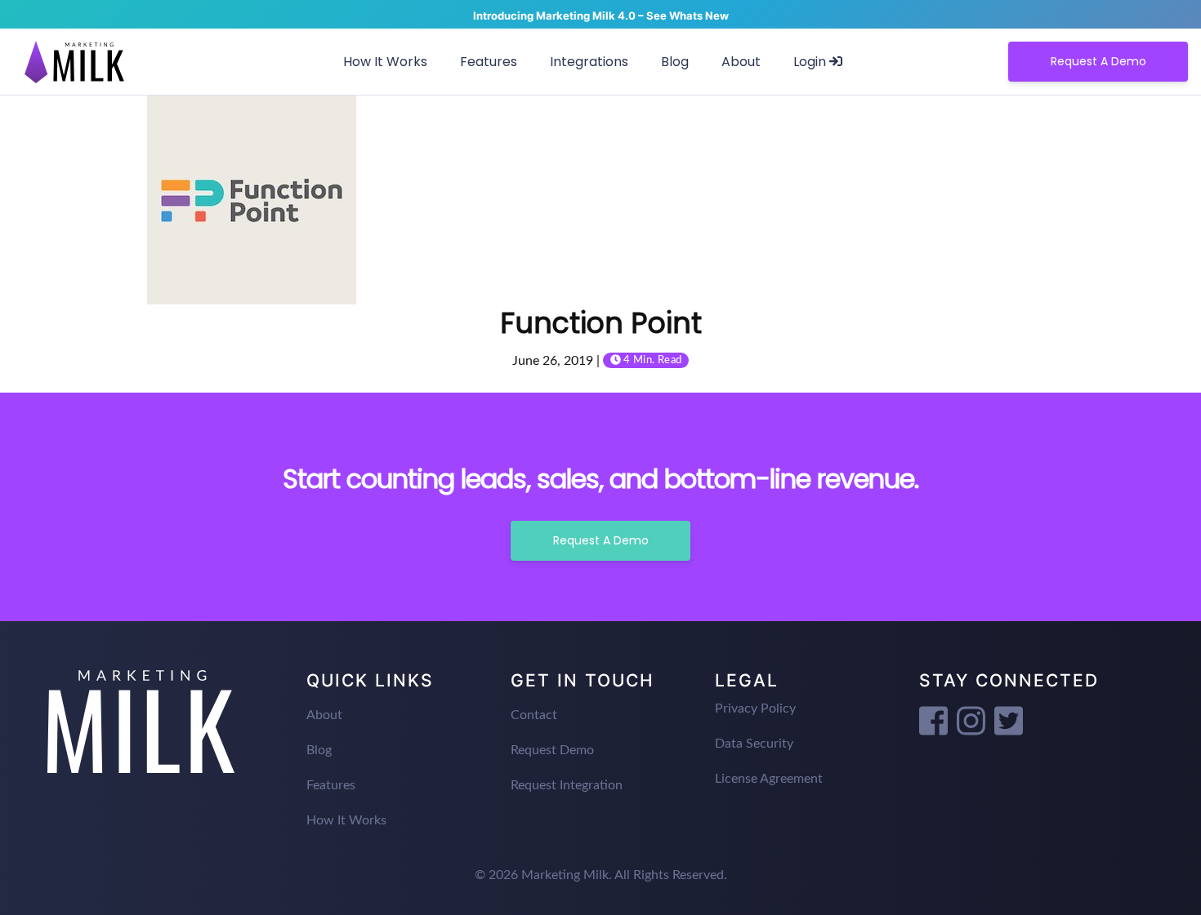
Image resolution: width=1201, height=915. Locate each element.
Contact (534, 715)
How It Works (385, 61)
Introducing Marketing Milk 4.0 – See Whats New (601, 15)
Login (811, 61)
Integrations (589, 61)
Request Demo (552, 750)
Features (488, 61)
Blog (675, 61)
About (741, 61)
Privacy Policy (755, 708)
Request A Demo (1098, 61)
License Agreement (769, 778)
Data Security (754, 743)
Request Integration (567, 785)
